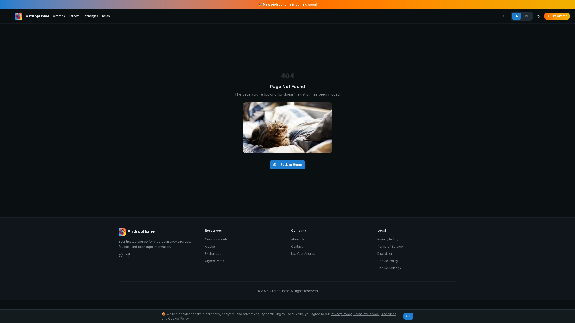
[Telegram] (128, 255)
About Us (298, 239)
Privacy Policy (387, 239)
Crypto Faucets (216, 239)
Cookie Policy (387, 261)
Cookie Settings (389, 268)
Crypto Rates (214, 261)
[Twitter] (121, 255)
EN (516, 16)
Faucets (74, 16)
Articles (210, 246)
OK (408, 316)
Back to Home (291, 164)
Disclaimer (384, 253)
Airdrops (59, 16)
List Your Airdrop (303, 253)
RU (527, 16)
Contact (297, 246)
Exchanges (91, 16)
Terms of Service (390, 246)
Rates (106, 16)
